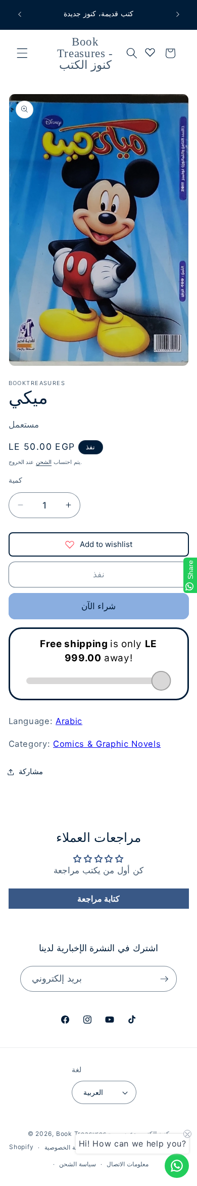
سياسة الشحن (77, 1164)
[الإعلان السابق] (20, 15)
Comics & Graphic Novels (107, 744)
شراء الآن (98, 606)
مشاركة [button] (31, 771)
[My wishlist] (150, 52)
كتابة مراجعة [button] (98, 899)
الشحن (44, 461)
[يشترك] (164, 979)
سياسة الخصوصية (66, 1147)
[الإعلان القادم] (178, 15)
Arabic (69, 721)
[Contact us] (177, 1166)
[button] (22, 53)
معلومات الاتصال (128, 1164)
